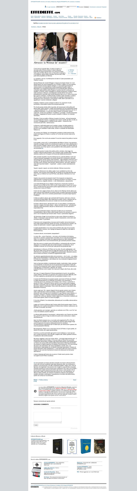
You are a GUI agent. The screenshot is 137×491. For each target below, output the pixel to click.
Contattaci (77, 1)
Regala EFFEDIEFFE (62, 1)
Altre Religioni (50, 17)
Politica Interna (37, 16)
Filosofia (75, 16)
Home (32, 16)
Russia (69, 16)
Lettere (90, 17)
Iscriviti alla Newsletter (49, 472)
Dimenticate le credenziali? (96, 7)
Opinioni (75, 17)
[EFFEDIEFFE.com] (47, 13)
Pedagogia (70, 17)
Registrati (104, 7)
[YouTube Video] (35, 411)
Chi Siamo (48, 1)
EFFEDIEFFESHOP (35, 1)
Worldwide (80, 17)
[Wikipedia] (40, 411)
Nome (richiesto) (55, 408)
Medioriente (49, 16)
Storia (32, 17)
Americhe (44, 16)
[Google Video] (37, 411)
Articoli (39, 27)
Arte (90, 16)
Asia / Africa (61, 16)
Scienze (85, 16)
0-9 (38, 23)
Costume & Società (63, 17)
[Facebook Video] (38, 411)
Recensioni (80, 16)
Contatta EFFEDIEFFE (82, 466)
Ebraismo (44, 17)
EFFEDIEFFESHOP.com (37, 439)
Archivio (43, 1)
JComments (74, 428)
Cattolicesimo (37, 17)
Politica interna (43, 380)
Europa (55, 16)
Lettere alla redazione (49, 468)
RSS (78, 472)
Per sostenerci (71, 1)
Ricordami (81, 7)
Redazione (53, 1)
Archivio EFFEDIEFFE (49, 462)
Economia (56, 17)
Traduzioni (86, 17)
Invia (36, 425)
